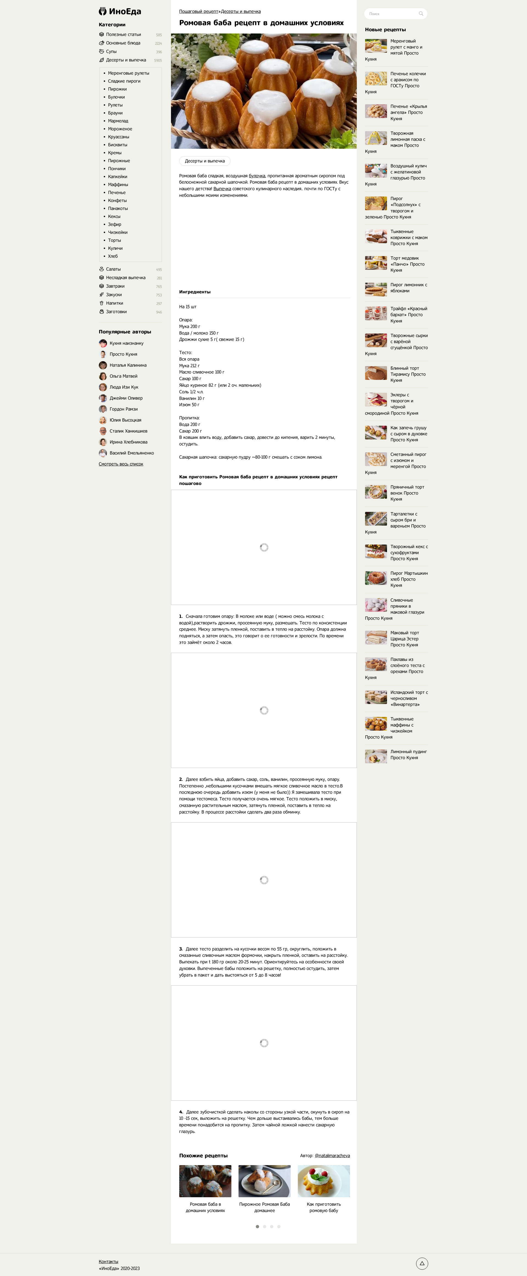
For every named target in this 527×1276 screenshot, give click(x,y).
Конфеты (117, 200)
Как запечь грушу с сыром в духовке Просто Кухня (409, 433)
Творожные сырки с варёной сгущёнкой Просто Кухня (396, 344)
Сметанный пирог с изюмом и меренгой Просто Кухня (396, 463)
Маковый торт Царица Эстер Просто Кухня (405, 638)
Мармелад (118, 121)
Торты (114, 240)
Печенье (117, 192)
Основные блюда (123, 43)
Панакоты (118, 208)
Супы (111, 51)
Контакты (108, 1261)
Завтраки (115, 286)
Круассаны (118, 136)
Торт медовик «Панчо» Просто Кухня (408, 264)
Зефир (114, 224)
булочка (257, 175)
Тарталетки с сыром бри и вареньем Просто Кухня (395, 523)
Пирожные (119, 160)
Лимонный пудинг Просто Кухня (409, 754)
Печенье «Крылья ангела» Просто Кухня (409, 112)
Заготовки (116, 311)
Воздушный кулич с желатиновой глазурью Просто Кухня (396, 175)
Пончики (117, 168)
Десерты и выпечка (205, 161)
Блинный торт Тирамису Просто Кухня (408, 374)
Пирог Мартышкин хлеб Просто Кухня (409, 579)
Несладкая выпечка (125, 277)
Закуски (114, 294)
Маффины (118, 184)
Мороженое (120, 128)
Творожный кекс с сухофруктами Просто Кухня (409, 552)
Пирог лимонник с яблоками (409, 287)
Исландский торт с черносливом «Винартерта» (409, 698)
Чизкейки (118, 232)
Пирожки (117, 89)
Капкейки (117, 176)
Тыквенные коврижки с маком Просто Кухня (409, 237)
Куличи (115, 248)
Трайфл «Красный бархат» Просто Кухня (409, 314)
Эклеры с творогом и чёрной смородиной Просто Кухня (391, 404)
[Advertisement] (264, 243)
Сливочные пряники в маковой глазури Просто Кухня (394, 609)
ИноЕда (125, 11)
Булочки (116, 97)
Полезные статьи (123, 34)
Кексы (114, 216)
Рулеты (115, 105)
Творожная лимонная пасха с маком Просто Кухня (395, 142)
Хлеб (113, 256)
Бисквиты (117, 144)
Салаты (113, 269)
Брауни (115, 113)
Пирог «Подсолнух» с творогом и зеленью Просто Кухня (393, 207)
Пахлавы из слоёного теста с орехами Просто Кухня (395, 668)
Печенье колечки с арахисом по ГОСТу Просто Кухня (395, 82)
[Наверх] (422, 1264)
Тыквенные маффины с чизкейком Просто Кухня (389, 728)
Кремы (115, 152)
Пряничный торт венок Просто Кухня (407, 493)
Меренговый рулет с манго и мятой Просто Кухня (393, 50)
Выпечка (222, 188)
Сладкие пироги (124, 81)
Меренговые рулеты (128, 73)
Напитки (114, 303)
